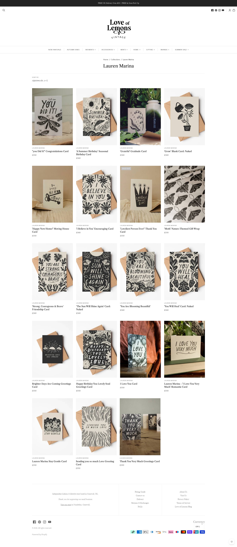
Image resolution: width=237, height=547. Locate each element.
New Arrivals (54, 50)
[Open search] (4, 10)
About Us (183, 492)
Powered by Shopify (39, 535)
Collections (115, 60)
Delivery (140, 499)
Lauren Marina (38, 148)
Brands (164, 50)
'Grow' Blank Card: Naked (178, 151)
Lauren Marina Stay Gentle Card (49, 461)
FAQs (140, 507)
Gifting (149, 50)
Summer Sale (181, 50)
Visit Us (183, 496)
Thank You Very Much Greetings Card (140, 461)
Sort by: (35, 77)
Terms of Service (183, 503)
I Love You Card (128, 383)
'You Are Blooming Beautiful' (135, 306)
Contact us (140, 496)
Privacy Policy (183, 499)
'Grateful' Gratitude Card (133, 151)
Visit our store (66, 505)
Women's (89, 50)
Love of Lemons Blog (183, 507)
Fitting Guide (140, 492)
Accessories (107, 50)
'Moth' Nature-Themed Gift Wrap (182, 228)
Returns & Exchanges (140, 503)
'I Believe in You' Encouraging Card (94, 228)
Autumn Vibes (73, 50)
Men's (123, 50)
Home (135, 50)
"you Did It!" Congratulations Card (50, 151)
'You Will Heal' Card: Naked (179, 306)
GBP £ (197, 527)
